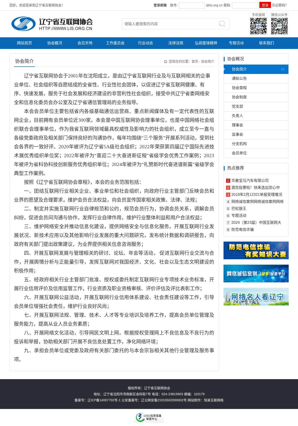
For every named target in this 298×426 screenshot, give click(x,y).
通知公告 (239, 78)
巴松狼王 (238, 209)
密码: (227, 5)
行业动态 (145, 43)
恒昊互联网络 (214, 400)
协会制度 (239, 97)
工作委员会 (115, 43)
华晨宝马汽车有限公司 (250, 181)
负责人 (237, 116)
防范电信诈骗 (242, 230)
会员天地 (85, 43)
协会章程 (239, 88)
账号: (174, 5)
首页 (195, 61)
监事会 (237, 134)
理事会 (237, 125)
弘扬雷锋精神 (206, 43)
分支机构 (239, 144)
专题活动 (236, 43)
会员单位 (239, 153)
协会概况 (54, 43)
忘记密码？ (280, 5)
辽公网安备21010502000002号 (164, 400)
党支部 (237, 106)
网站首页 (24, 43)
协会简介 (239, 69)
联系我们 (266, 43)
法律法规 (175, 43)
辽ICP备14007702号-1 (104, 400)
